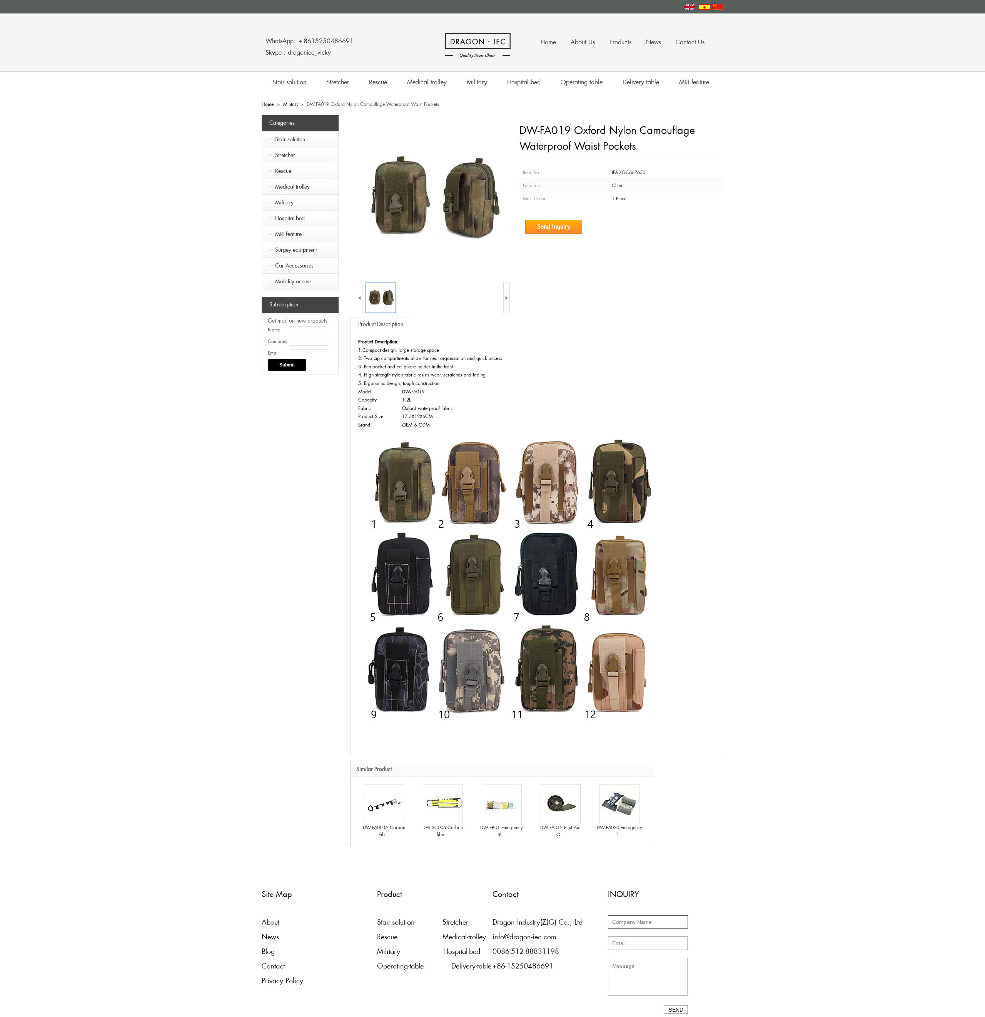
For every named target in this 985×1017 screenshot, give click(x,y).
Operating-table (400, 966)
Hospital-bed (461, 951)
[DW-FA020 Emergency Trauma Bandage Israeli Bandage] (619, 804)
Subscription (283, 304)
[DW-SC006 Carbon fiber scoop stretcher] (443, 804)
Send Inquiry (553, 226)
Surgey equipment (296, 249)
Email (273, 353)
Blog (268, 951)
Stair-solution (396, 922)
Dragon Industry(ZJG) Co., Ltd (537, 922)
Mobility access (293, 281)
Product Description (380, 324)
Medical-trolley (464, 936)
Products (620, 42)
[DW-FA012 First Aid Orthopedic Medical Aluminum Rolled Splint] (561, 804)
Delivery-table (471, 966)
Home (548, 42)
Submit (287, 365)
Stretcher (337, 82)
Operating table (582, 82)
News (653, 42)
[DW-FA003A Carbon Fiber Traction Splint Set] (384, 804)
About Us (583, 42)
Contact (273, 966)
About (270, 922)
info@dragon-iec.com (524, 936)
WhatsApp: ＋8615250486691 (309, 41)
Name (274, 330)
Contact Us (690, 42)
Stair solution (289, 82)
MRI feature (694, 82)
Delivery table (641, 82)
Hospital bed (524, 82)
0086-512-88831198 (525, 951)
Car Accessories (294, 265)
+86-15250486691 (522, 966)
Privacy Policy (282, 980)
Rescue (378, 82)
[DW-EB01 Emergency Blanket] (502, 804)
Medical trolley (427, 82)
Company (277, 341)
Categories (282, 122)
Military (477, 82)
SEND (676, 1010)
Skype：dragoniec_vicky (298, 53)
